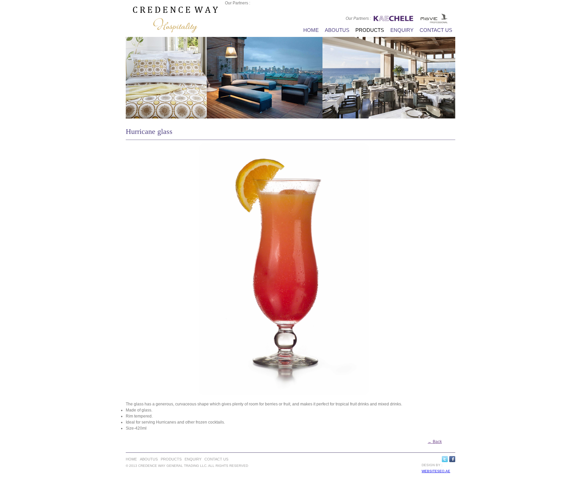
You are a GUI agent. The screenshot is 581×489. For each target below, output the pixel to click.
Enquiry (402, 30)
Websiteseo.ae (436, 471)
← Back (435, 441)
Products (369, 30)
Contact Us (436, 30)
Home (311, 30)
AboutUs (337, 30)
